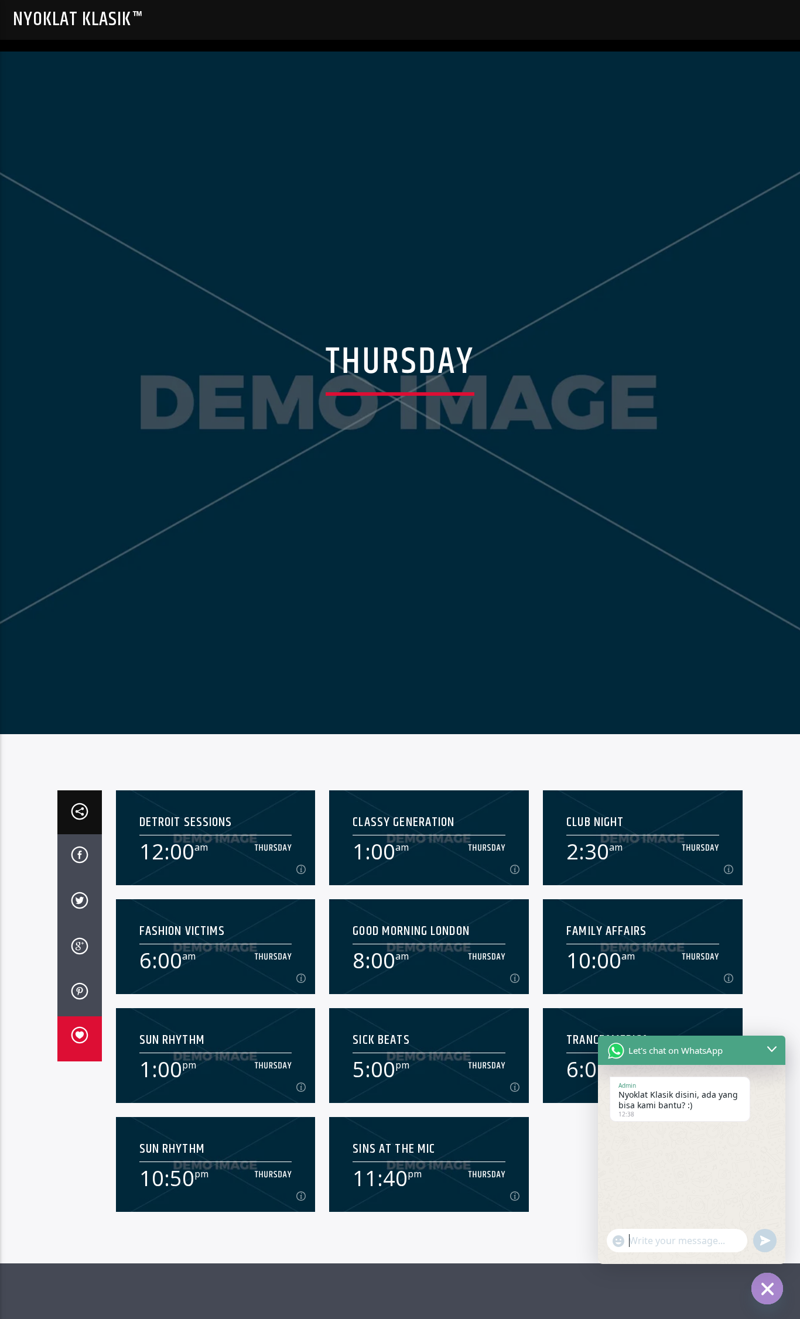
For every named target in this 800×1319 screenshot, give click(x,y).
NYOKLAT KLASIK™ (78, 20)
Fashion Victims (182, 988)
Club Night (595, 879)
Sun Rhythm (172, 1097)
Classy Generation (403, 879)
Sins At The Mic (394, 1205)
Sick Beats (381, 1097)
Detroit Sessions (186, 879)
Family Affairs (606, 988)
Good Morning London (411, 988)
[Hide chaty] (767, 1288)
